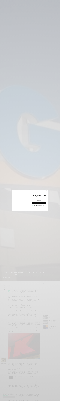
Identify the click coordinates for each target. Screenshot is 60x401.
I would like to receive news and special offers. (38, 205)
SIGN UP (39, 203)
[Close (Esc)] (47, 191)
